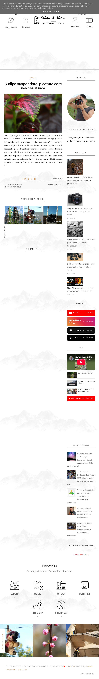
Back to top (86, 674)
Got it (56, 12)
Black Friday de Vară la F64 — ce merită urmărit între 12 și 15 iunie (80, 289)
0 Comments (57, 179)
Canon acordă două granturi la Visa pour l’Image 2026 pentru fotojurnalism (81, 243)
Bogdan (71, 666)
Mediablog (22, 670)
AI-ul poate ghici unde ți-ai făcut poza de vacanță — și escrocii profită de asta (79, 180)
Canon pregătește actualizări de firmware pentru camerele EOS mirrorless (79, 529)
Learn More (46, 12)
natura (33, 78)
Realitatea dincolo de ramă (53, 219)
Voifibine (11, 670)
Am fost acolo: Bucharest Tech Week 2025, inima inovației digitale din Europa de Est (81, 478)
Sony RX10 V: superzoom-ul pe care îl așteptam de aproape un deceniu (79, 212)
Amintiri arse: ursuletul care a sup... (33, 218)
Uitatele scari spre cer (13, 219)
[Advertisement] (49, 51)
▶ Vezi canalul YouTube (81, 398)
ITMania (89, 666)
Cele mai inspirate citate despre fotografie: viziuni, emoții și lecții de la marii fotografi (80, 460)
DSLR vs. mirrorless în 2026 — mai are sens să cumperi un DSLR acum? (80, 267)
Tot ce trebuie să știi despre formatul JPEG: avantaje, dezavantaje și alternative (80, 496)
